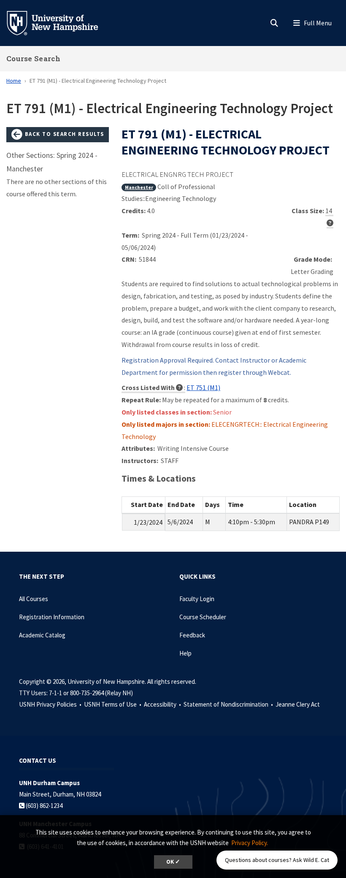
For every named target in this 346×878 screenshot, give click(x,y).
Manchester (139, 187)
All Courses (33, 599)
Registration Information (51, 617)
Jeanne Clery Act (298, 704)
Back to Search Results (63, 133)
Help (185, 653)
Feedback (192, 635)
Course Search (33, 58)
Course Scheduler (202, 617)
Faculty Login (196, 599)
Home (13, 80)
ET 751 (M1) (203, 387)
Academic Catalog (42, 635)
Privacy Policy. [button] (249, 843)
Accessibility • (163, 704)
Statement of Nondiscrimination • (229, 704)
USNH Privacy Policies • (51, 704)
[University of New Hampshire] (59, 22)
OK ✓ (173, 861)
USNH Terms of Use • (113, 704)
